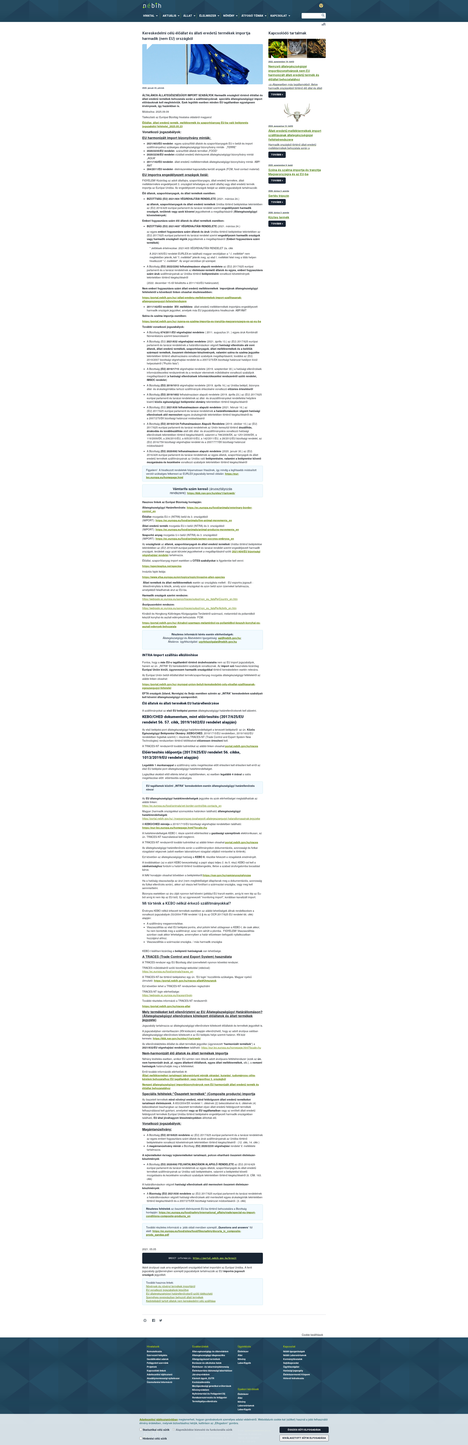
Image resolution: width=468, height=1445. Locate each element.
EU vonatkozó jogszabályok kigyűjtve (167, 1290)
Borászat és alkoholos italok (207, 1363)
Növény (242, 1359)
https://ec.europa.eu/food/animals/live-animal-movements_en (194, 520)
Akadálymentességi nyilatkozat (163, 1378)
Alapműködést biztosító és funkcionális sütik (203, 1429)
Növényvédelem (200, 1389)
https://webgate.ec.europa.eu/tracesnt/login (167, 995)
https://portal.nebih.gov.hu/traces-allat (166, 1006)
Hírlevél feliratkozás (293, 1378)
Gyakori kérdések (248, 1389)
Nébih (195, 6)
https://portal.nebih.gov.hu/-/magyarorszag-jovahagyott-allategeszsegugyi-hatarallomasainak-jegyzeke (201, 818)
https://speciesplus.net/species (162, 566)
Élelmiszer (243, 1351)
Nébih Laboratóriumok (294, 1355)
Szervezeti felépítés (157, 1355)
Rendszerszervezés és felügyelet (209, 1397)
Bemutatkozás (154, 1351)
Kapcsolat (289, 1346)
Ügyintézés (244, 1346)
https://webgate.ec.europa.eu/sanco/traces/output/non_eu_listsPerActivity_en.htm (189, 608)
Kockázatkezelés (201, 1382)
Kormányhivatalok (292, 1359)
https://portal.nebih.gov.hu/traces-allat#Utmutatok (185, 980)
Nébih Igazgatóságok (294, 1351)
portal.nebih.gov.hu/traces (241, 746)
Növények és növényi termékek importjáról (170, 1286)
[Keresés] (323, 15)
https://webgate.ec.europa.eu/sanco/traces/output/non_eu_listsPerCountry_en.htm (190, 599)
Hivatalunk (153, 1346)
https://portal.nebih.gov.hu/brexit (214, 1258)
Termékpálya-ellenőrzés (204, 1401)
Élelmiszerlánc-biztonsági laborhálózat (212, 1370)
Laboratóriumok (246, 1405)
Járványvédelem (201, 1374)
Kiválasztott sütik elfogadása (304, 1438)
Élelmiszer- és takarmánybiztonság (210, 1366)
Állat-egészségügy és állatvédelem (210, 1351)
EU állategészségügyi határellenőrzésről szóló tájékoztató (179, 1293)
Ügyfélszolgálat (291, 1366)
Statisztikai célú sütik (155, 1429)
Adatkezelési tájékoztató (159, 1374)
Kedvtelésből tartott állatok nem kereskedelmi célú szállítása (181, 1301)
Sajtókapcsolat (291, 1363)
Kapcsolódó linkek (156, 1370)
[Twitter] (161, 1320)
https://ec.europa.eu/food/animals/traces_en (167, 971)
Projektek (152, 1366)
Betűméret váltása (323, 24)
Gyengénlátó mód (321, 6)
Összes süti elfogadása (304, 1429)
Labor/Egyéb (244, 1363)
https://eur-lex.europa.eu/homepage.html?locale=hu (174, 827)
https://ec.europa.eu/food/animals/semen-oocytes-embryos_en (195, 538)
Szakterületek (200, 1346)
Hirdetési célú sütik (154, 1438)
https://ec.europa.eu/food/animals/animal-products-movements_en (197, 529)
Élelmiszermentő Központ (296, 1374)
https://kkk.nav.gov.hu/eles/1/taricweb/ (211, 493)
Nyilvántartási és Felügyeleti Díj (208, 1393)
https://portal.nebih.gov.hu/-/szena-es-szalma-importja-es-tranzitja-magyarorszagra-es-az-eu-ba (201, 321)
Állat (240, 1355)
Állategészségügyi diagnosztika (208, 1355)
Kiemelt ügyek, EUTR (203, 1378)
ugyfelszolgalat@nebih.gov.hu (218, 641)
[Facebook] (153, 1320)
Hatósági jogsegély (293, 1370)
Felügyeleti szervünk (157, 1363)
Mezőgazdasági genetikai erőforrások (211, 1386)
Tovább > (277, 94)
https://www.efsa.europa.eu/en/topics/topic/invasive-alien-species (183, 577)
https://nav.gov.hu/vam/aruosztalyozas (227, 875)
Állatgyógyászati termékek (206, 1359)
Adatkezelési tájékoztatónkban (158, 1419)
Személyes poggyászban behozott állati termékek (174, 1297)
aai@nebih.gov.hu (229, 638)
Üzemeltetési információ (159, 1382)
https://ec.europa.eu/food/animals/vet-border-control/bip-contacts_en (182, 805)
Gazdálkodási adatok (158, 1359)
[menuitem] (151, 15)
